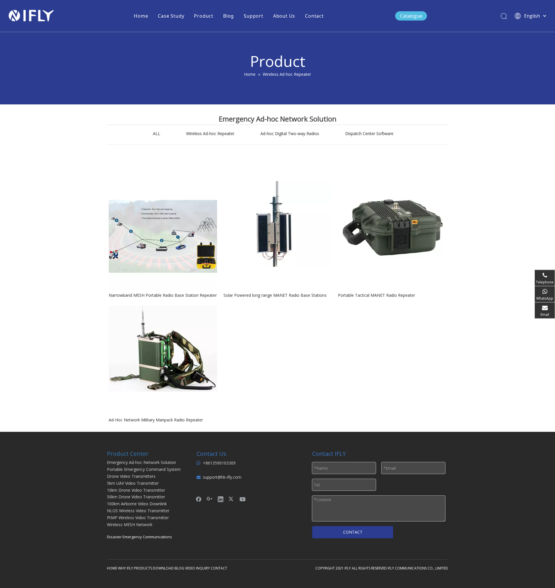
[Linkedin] (220, 499)
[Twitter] (231, 499)
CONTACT (352, 532)
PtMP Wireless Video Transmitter (138, 517)
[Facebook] (198, 499)
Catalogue (411, 16)
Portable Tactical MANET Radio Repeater (376, 295)
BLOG (179, 568)
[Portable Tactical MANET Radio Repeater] (392, 223)
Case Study (171, 16)
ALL (156, 133)
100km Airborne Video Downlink (137, 503)
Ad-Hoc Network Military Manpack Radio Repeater (156, 420)
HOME (112, 568)
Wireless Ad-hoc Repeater (210, 133)
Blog (228, 16)
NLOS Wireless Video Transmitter (138, 510)
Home (141, 16)
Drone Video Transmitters (131, 476)
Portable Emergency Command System (144, 469)
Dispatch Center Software (369, 133)
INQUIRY (203, 568)
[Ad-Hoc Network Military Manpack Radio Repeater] (163, 348)
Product (203, 16)
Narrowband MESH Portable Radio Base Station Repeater (163, 295)
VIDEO (190, 568)
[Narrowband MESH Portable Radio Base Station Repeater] (163, 234)
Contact (314, 16)
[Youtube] (242, 499)
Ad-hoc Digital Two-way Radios (289, 133)
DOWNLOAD (163, 568)
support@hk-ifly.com (222, 477)
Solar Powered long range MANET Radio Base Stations (275, 295)
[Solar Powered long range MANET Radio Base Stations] (277, 223)
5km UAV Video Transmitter (133, 483)
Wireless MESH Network (129, 524)
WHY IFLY (126, 568)
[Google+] (209, 499)
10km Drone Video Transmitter (136, 490)
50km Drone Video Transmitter (136, 496)
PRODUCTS (143, 568)
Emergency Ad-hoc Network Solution (141, 462)
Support (253, 16)
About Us (284, 16)
